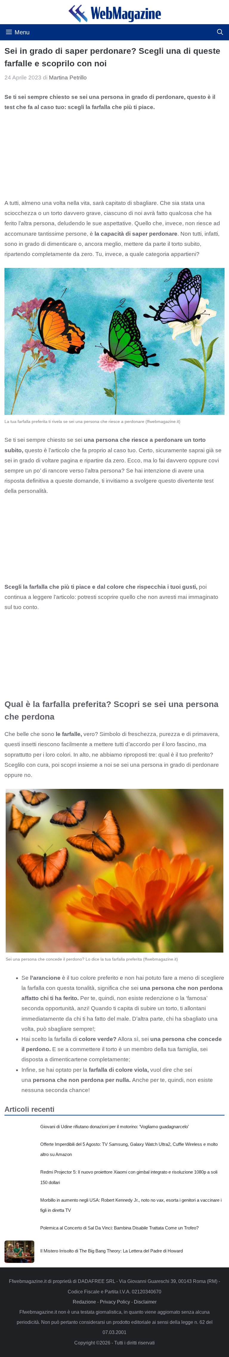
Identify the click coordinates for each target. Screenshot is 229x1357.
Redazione (84, 1301)
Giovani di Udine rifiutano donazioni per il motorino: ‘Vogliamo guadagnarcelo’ (114, 1126)
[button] (220, 32)
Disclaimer (145, 1301)
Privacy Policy (115, 1301)
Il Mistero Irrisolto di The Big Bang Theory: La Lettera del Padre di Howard (111, 1250)
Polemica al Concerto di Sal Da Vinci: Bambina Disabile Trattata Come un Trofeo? (119, 1227)
